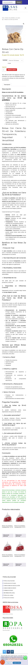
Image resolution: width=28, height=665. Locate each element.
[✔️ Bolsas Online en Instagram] (12, 652)
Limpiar (9, 63)
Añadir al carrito (12, 69)
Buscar (19, 2)
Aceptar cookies (17, 662)
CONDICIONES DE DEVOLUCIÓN (12, 585)
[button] (23, 24)
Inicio (3, 18)
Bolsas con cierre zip (15, 78)
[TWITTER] (4, 652)
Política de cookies (8, 595)
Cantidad (5, 60)
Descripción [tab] (7, 84)
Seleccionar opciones (6, 535)
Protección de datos (9, 597)
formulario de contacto (13, 484)
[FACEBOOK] (8, 652)
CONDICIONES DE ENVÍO (10, 588)
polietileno (19, 108)
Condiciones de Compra (10, 583)
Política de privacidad (9, 580)
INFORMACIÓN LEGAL (9, 593)
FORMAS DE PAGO (8, 590)
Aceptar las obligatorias (6, 662)
